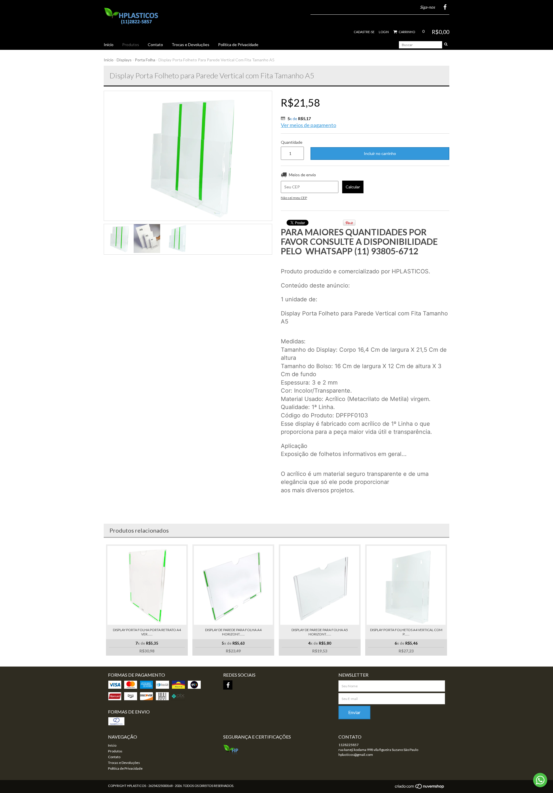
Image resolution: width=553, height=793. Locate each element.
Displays (124, 59)
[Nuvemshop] (420, 788)
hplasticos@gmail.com (355, 754)
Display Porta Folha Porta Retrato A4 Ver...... (147, 632)
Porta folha (145, 59)
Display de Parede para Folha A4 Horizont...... (233, 632)
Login (384, 32)
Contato (155, 44)
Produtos (130, 44)
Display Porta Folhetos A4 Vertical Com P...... (406, 632)
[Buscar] (446, 44)
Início (108, 44)
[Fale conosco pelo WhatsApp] (540, 780)
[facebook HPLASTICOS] (227, 685)
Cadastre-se (364, 32)
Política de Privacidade (238, 44)
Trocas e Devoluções (190, 44)
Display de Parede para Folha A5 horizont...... (319, 632)
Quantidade (291, 142)
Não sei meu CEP (294, 198)
